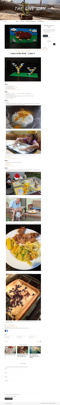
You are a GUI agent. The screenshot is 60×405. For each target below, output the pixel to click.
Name (6, 368)
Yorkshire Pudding (12, 273)
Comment (6, 380)
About (17, 21)
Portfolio (22, 21)
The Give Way (30, 9)
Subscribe (45, 35)
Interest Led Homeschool (26, 50)
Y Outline (11, 93)
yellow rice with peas (30, 223)
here (29, 328)
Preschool (18, 51)
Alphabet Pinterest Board (13, 326)
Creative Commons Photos (44, 403)
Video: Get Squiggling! (9, 98)
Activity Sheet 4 (8, 164)
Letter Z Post (13, 324)
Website (6, 376)
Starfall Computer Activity (10, 165)
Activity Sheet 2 (8, 157)
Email (6, 372)
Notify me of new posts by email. (10, 396)
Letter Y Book (15, 87)
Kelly (6, 341)
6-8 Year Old (14, 50)
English (18, 50)
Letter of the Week (35, 50)
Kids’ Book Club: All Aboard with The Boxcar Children (34, 356)
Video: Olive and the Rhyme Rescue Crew (13, 89)
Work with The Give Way (31, 21)
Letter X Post (7, 324)
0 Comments (25, 55)
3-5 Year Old (8, 50)
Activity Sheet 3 (8, 163)
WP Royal (10, 403)
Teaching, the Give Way (25, 51)
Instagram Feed (40, 21)
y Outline (15, 93)
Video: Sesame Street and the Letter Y (12, 158)
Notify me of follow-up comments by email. (12, 394)
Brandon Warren (45, 48)
